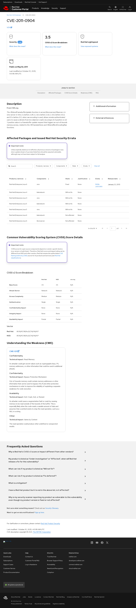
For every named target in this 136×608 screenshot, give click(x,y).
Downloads (18, 2)
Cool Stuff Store (87, 597)
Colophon (50, 572)
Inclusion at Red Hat (73, 597)
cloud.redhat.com (75, 568)
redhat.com (72, 557)
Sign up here (39, 512)
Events (30, 597)
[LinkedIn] (92, 543)
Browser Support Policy (55, 561)
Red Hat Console (30, 2)
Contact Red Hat (48, 597)
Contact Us (29, 557)
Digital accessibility (58, 604)
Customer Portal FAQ (32, 561)
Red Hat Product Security (50, 523)
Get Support (43, 2)
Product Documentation (11, 572)
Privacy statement (16, 604)
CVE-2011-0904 (30, 15)
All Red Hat (122, 9)
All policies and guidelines (42, 604)
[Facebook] (102, 543)
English (115, 9)
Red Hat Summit (99, 597)
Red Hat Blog (60, 597)
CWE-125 (13, 351)
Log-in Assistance (31, 564)
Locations (38, 597)
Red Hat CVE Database (14, 15)
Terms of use (28, 604)
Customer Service (9, 568)
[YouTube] (97, 543)
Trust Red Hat (51, 557)
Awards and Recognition (55, 568)
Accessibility (51, 564)
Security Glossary (51, 508)
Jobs (24, 597)
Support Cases (8, 564)
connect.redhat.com (75, 564)
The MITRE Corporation (42, 532)
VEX (9, 27)
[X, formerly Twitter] (107, 543)
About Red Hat (15, 597)
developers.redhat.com (76, 561)
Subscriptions (7, 2)
